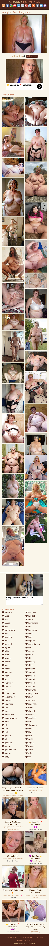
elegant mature (11, 718)
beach (7, 633)
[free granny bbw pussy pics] (36, 111)
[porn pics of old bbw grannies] (24, 33)
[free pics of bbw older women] (13, 167)
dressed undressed (13, 714)
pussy (30, 697)
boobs (7, 665)
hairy (6, 757)
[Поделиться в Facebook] (7, 5)
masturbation (34, 644)
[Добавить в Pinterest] (26, 5)
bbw (6, 626)
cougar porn (9, 697)
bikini (6, 651)
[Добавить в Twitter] (41, 5)
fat (5, 725)
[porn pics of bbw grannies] (13, 428)
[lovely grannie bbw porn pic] (13, 346)
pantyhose (32, 690)
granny (7, 753)
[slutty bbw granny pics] (36, 387)
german (7, 736)
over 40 (31, 672)
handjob (31, 616)
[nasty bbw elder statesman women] (36, 256)
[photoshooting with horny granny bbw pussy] (36, 444)
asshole (8, 623)
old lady (31, 662)
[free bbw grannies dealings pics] (13, 231)
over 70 (31, 683)
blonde (7, 658)
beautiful (8, 637)
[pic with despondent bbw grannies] (13, 546)
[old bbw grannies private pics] (36, 417)
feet (6, 729)
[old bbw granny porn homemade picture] (36, 361)
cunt (6, 707)
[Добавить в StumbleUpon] (33, 5)
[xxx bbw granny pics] (36, 497)
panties (31, 686)
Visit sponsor (32, 56)
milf (29, 648)
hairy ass (32, 612)
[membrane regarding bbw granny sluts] (36, 220)
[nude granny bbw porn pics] (36, 467)
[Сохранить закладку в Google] (11, 5)
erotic (6, 722)
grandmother (10, 750)
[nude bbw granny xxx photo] (13, 298)
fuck (6, 732)
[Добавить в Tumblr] (37, 5)
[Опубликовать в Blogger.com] (3, 5)
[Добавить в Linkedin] (18, 5)
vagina (31, 743)
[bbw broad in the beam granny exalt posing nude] (13, 458)
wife (30, 753)
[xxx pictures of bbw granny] (36, 304)
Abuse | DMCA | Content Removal (18, 937)
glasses (7, 746)
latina (30, 633)
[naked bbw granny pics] (13, 486)
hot (29, 626)
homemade (33, 623)
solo (30, 722)
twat (30, 736)
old (29, 658)
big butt (7, 679)
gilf (5, 739)
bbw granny (9, 630)
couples (8, 700)
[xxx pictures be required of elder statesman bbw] (13, 322)
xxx (29, 757)
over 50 (31, 676)
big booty (8, 644)
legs (30, 637)
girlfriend (8, 743)
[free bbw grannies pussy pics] (13, 196)
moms (31, 651)
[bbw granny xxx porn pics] (36, 334)
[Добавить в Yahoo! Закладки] (44, 5)
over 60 (31, 679)
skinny (31, 714)
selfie (30, 707)
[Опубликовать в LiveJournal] (22, 5)
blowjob (8, 662)
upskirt (31, 739)
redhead (32, 700)
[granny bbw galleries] (36, 280)
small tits (32, 718)
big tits (7, 648)
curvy (6, 711)
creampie (8, 704)
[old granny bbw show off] (36, 182)
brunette (8, 672)
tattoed (31, 729)
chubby (7, 686)
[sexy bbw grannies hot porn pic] (13, 512)
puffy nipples (33, 693)
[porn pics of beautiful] (13, 372)
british (7, 669)
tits (29, 732)
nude (30, 655)
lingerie (31, 641)
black (6, 655)
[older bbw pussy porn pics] (36, 528)
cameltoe (8, 683)
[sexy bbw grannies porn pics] (13, 264)
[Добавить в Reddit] (29, 5)
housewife (32, 630)
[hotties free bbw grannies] (13, 398)
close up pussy (11, 693)
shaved (31, 711)
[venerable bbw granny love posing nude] (36, 144)
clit (5, 690)
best (6, 641)
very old (31, 746)
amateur (8, 612)
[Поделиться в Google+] (14, 5)
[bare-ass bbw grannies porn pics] (13, 112)
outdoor (31, 669)
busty (6, 676)
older (30, 665)
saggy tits (32, 704)
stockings (32, 725)
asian (6, 616)
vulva (30, 750)
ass (6, 619)
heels (30, 619)
